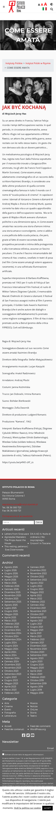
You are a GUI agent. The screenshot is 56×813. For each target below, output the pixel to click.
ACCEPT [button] (47, 808)
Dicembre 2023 (12, 664)
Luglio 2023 (10, 677)
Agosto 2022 (36, 583)
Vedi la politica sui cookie (27, 807)
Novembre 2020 (38, 649)
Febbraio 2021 (37, 639)
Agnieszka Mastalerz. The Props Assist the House (15, 540)
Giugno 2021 (36, 627)
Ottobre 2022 (37, 576)
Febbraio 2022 (37, 601)
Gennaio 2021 (37, 642)
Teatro (33, 715)
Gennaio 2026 (11, 589)
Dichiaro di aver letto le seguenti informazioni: (24, 755)
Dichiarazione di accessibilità (17, 516)
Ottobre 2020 (37, 652)
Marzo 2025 (10, 620)
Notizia (33, 706)
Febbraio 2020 (37, 677)
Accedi (7, 726)
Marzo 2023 (10, 689)
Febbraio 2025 (11, 623)
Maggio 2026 (11, 576)
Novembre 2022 (38, 573)
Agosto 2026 (11, 567)
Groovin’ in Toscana (40, 543)
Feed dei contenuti (14, 729)
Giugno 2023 (11, 680)
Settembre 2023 (12, 674)
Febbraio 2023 (11, 693)
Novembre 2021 (38, 611)
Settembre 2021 (38, 617)
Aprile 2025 (10, 617)
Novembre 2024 (12, 633)
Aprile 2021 (35, 633)
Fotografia (10, 712)
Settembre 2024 (12, 639)
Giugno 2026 (11, 573)
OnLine (34, 709)
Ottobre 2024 (11, 636)
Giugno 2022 (36, 589)
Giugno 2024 (11, 645)
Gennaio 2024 (11, 661)
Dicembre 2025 (12, 592)
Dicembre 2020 (38, 645)
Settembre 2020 (38, 655)
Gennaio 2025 (11, 627)
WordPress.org (38, 729)
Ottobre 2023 (11, 671)
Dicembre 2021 (38, 608)
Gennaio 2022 (37, 605)
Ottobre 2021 (37, 614)
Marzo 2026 (10, 583)
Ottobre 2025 (11, 598)
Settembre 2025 (12, 601)
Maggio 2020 (37, 667)
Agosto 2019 (36, 686)
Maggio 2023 (11, 683)
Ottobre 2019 (37, 680)
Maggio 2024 (11, 649)
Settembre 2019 (38, 683)
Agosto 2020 (36, 658)
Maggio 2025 (11, 614)
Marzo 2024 (10, 655)
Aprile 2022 (36, 595)
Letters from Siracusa (15, 534)
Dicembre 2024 (12, 630)
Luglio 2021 (36, 623)
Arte (6, 703)
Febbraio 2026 (11, 586)
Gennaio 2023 (37, 567)
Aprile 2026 (10, 579)
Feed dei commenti (40, 726)
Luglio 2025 (10, 608)
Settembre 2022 (38, 579)
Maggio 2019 (36, 693)
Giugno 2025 (11, 611)
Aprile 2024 (10, 652)
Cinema (8, 706)
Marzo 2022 (36, 598)
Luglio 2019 (36, 689)
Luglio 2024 (10, 642)
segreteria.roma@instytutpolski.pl (20, 504)
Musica (33, 703)
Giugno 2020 (37, 664)
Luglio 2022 (36, 586)
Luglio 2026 (10, 570)
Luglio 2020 (36, 661)
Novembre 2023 (12, 667)
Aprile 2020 (36, 671)
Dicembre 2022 (38, 570)
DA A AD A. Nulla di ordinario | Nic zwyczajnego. (40, 537)
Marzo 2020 (36, 674)
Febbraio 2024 (11, 658)
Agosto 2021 (36, 620)
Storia (33, 712)
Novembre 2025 (12, 595)
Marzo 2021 (36, 636)
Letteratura (10, 715)
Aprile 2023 (10, 686)
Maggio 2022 (37, 592)
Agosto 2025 (11, 605)
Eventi (7, 709)
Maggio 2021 (36, 630)
